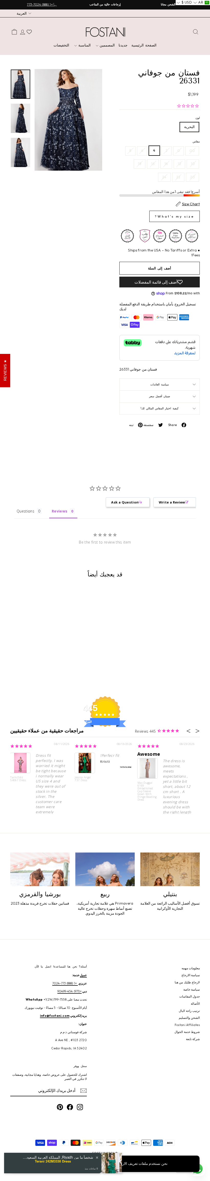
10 (193, 163)
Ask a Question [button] (125, 502)
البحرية (189, 126)
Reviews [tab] (59, 511)
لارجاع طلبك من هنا (187, 982)
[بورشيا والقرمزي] (40, 869)
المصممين (106, 45)
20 (192, 177)
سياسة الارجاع (191, 975)
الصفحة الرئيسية (143, 45)
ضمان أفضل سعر (159, 396)
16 (153, 163)
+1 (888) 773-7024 (65, 983)
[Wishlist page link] (29, 31)
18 (139, 163)
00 (192, 150)
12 (179, 163)
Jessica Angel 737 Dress (83, 779)
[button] (201, 2)
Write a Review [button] (172, 502)
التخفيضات (61, 45)
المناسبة (84, 45)
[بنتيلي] (170, 869)
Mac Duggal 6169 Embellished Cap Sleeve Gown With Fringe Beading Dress (147, 791)
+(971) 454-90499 (69, 991)
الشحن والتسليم (189, 1018)
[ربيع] (105, 869)
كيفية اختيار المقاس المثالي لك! (159, 408)
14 (166, 163)
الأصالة (195, 1003)
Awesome (148, 754)
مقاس (196, 141)
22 (178, 177)
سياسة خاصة (191, 989)
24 (164, 177)
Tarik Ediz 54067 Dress (18, 779)
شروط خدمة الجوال (187, 1032)
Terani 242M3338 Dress (53, 1161)
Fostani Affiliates (187, 1025)
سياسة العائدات (159, 384)
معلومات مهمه (191, 968)
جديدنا (123, 45)
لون (197, 118)
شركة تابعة (193, 1039)
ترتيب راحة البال (189, 1011)
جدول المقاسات (189, 996)
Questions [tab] (25, 511)
